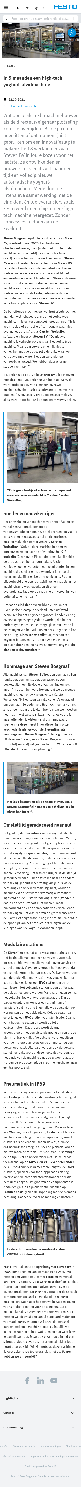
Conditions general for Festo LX (40, 1466)
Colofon (4, 1446)
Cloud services (73, 1446)
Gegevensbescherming (24, 1446)
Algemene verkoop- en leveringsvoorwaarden (54, 1456)
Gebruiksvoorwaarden (14, 1456)
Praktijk (10, 66)
